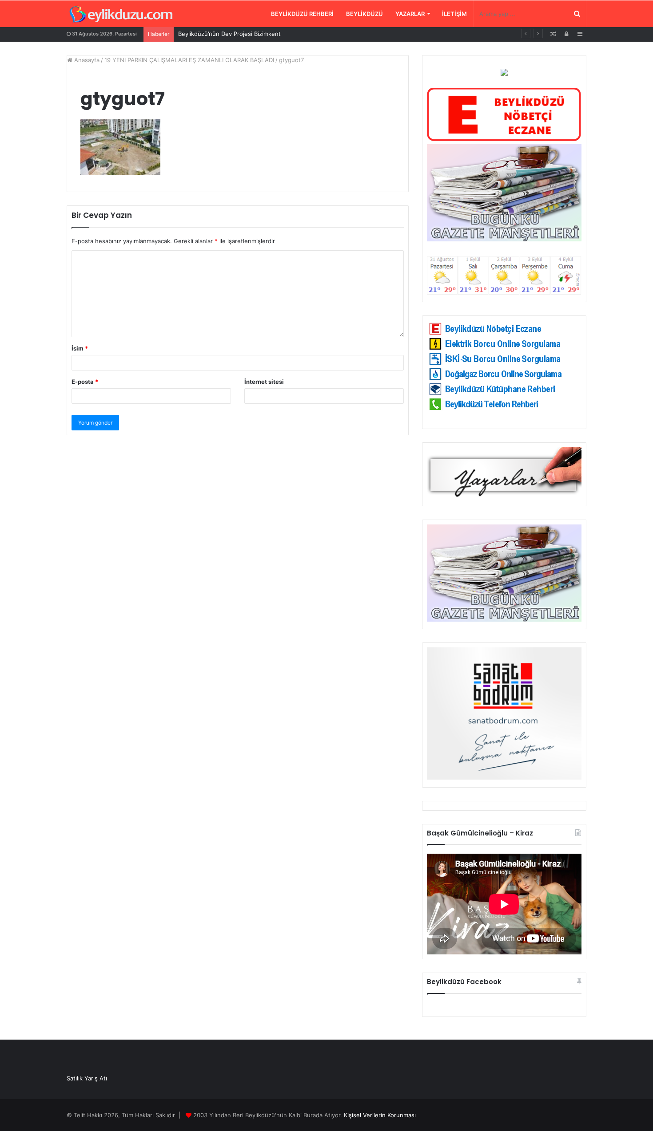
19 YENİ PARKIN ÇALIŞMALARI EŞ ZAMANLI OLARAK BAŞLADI (189, 59)
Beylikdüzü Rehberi (302, 13)
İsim (80, 348)
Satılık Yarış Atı (87, 1078)
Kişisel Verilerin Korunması (380, 1115)
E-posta (85, 381)
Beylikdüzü (364, 13)
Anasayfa (86, 59)
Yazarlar (410, 13)
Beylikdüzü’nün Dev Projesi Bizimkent (229, 33)
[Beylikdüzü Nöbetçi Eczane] (504, 139)
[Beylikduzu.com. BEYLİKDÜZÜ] (121, 15)
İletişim (454, 13)
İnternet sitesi (264, 381)
